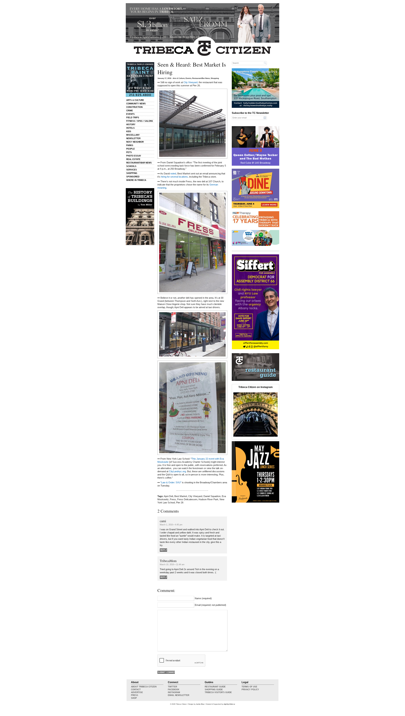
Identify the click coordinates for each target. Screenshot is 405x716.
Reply (163, 550)
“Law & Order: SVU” (170, 482)
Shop (134, 698)
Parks (129, 145)
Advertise (137, 692)
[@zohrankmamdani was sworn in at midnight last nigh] (255, 414)
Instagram (174, 692)
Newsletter (133, 138)
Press (134, 695)
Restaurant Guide (215, 686)
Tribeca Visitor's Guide (218, 692)
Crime (129, 110)
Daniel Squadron (212, 496)
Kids (128, 131)
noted (173, 173)
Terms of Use (249, 686)
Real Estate (133, 159)
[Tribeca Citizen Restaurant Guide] (255, 380)
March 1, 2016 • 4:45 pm (171, 524)
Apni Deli (168, 496)
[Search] (265, 62)
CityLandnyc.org (177, 471)
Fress (173, 499)
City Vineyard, (191, 82)
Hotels (130, 128)
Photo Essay (133, 156)
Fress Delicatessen (187, 499)
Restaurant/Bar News (139, 163)
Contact (136, 689)
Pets (129, 152)
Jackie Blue (200, 704)
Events (130, 114)
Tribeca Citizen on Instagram (255, 387)
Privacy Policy (250, 689)
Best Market (180, 496)
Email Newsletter (178, 695)
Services (131, 170)
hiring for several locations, (174, 176)
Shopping (131, 173)
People (130, 149)
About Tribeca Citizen (143, 686)
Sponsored (132, 176)
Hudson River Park (208, 499)
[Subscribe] (265, 117)
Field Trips (132, 117)
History (130, 124)
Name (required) (203, 598)
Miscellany (133, 135)
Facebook (173, 689)
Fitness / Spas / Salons (139, 121)
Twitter (172, 686)
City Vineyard (195, 496)
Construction (134, 107)
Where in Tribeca (136, 180)
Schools (131, 166)
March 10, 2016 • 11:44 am (172, 564)
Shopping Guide (214, 689)
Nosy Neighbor (135, 142)
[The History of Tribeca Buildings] (140, 216)
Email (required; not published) (210, 605)
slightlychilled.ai (229, 704)
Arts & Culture (135, 100)
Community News (136, 103)
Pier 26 (179, 502)
